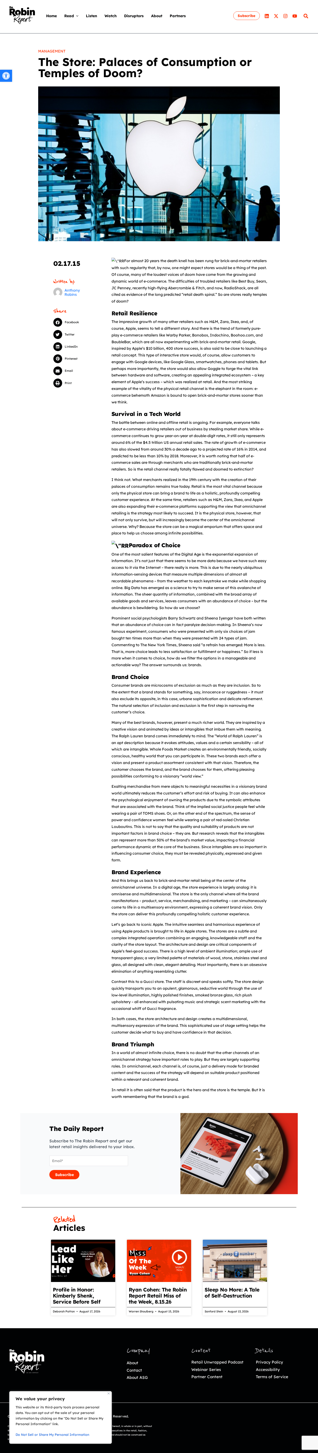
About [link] (132, 1362)
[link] (6, 76)
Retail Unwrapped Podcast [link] (217, 1362)
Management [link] (51, 51)
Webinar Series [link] (206, 1369)
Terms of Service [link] (272, 1376)
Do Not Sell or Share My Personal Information (52, 1435)
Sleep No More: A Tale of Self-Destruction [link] (232, 1292)
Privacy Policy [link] (269, 1362)
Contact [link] (134, 1370)
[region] (60, 1417)
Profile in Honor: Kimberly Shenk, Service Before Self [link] (77, 1295)
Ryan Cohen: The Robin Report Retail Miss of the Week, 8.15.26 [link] (158, 1295)
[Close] (109, 1393)
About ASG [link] (137, 1377)
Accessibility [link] (268, 1369)
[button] (76, 15)
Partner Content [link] (207, 1376)
